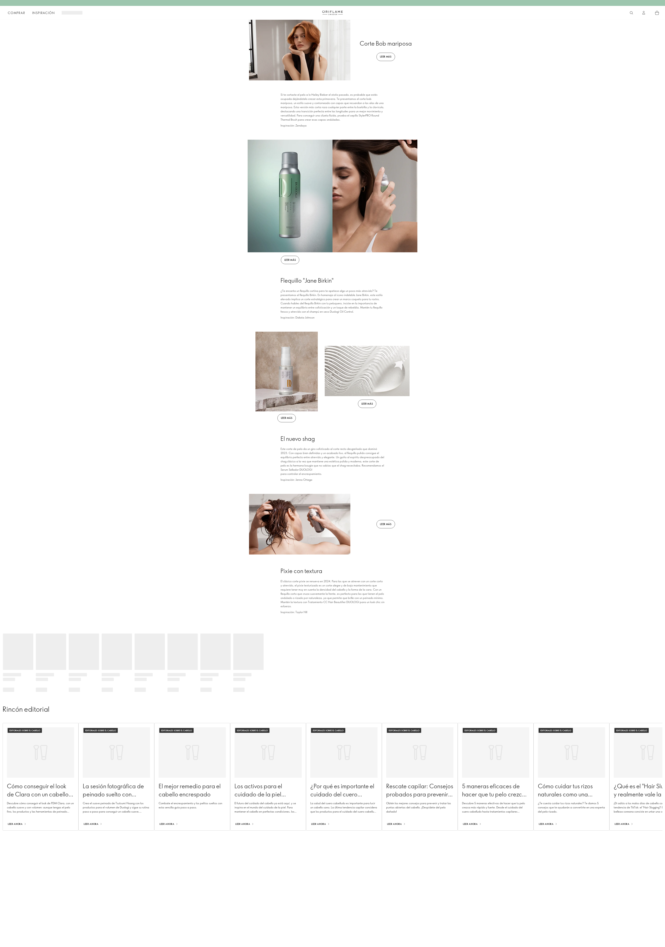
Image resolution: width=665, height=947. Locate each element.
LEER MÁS (386, 56)
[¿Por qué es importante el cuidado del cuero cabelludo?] (344, 776)
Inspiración (43, 13)
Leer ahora (15, 824)
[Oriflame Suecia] (332, 13)
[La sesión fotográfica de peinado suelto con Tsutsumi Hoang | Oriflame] (116, 776)
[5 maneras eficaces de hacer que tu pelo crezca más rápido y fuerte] (495, 776)
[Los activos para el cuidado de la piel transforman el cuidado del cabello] (268, 776)
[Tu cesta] (657, 12)
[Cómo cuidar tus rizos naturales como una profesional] (571, 776)
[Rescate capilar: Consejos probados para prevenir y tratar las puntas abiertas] (420, 776)
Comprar (16, 13)
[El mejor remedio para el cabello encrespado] (192, 776)
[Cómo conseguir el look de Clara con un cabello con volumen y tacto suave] (40, 776)
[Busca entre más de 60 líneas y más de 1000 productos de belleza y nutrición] (631, 12)
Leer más (290, 259)
